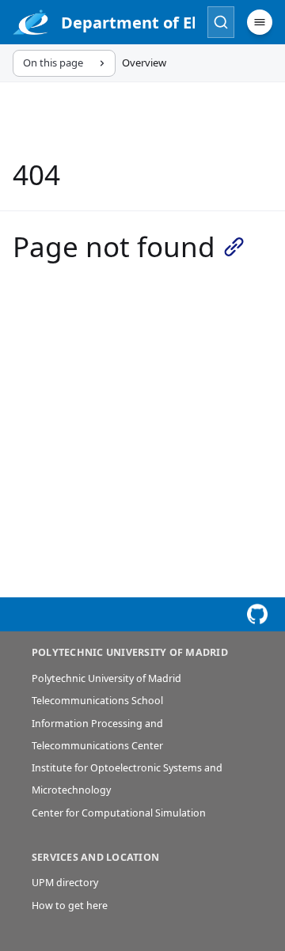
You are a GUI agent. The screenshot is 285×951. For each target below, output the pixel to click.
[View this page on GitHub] (257, 614)
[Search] (220, 22)
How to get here (70, 905)
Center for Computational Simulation (119, 813)
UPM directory (65, 882)
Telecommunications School (97, 700)
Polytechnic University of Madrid (106, 678)
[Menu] (259, 22)
